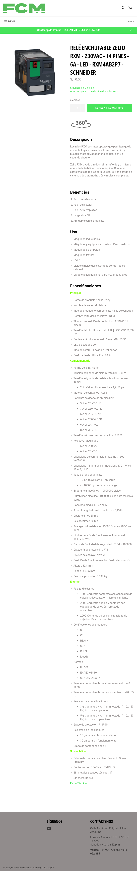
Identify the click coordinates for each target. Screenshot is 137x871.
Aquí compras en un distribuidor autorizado (94, 91)
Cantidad (75, 100)
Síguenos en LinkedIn (82, 87)
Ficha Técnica (78, 783)
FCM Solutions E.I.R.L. (21, 867)
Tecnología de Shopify (43, 867)
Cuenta (130, 21)
